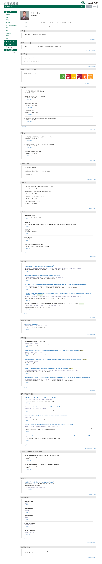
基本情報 (8, 14)
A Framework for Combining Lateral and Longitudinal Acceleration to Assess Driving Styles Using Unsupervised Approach (56, 284)
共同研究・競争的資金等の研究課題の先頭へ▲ (87, 475)
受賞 (7, 38)
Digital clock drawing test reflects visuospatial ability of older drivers (42, 275)
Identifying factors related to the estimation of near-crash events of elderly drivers (46, 415)
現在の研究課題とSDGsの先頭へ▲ (89, 83)
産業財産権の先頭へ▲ (91, 542)
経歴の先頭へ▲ (93, 129)
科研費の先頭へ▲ (92, 494)
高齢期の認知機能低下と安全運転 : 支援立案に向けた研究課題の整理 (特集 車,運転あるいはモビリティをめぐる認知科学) (53, 359)
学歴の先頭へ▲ (93, 160)
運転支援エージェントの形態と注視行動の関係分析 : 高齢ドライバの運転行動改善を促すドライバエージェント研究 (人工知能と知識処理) (57, 377)
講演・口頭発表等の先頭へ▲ (90, 448)
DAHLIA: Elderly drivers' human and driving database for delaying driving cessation (46, 397)
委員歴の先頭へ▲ (92, 208)
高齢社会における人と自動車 (31, 324)
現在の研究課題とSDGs (11, 25)
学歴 (7, 30)
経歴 (7, 27)
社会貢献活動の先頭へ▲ (91, 557)
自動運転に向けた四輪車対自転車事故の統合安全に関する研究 (39, 482)
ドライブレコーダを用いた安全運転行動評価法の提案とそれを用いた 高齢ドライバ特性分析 (46, 368)
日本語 (89, 6)
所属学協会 (8, 33)
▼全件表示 (24, 126)
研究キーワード (9, 20)
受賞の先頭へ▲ (93, 256)
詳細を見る (29, 99)
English (95, 6)
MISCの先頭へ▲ (93, 390)
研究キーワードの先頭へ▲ (91, 50)
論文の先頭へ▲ (93, 317)
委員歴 (7, 35)
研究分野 (8, 22)
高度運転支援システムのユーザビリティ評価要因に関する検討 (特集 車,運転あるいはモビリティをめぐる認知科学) (52, 350)
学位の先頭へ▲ (93, 39)
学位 (7, 17)
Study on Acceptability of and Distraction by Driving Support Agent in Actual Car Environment (49, 424)
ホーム (82, 6)
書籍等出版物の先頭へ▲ (91, 334)
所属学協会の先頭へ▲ (91, 179)
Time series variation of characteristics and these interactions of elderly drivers (45, 406)
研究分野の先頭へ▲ (92, 66)
